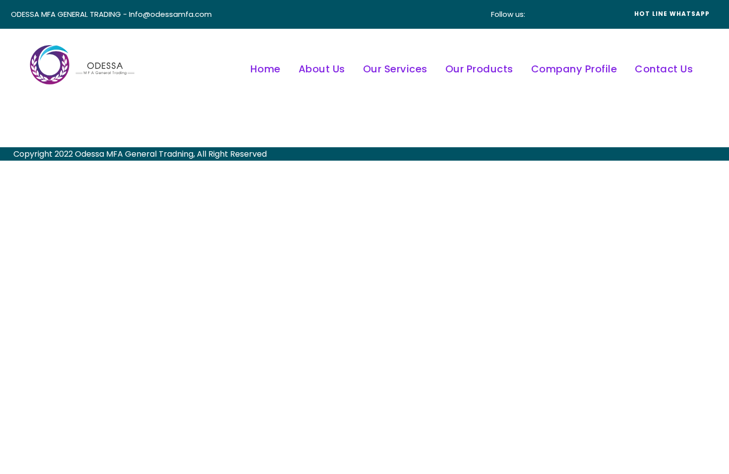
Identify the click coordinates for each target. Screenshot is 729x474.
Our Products (479, 69)
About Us (322, 69)
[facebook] (542, 14)
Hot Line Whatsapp (672, 13)
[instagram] (602, 14)
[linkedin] (557, 14)
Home (265, 69)
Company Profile (574, 69)
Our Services (395, 69)
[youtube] (587, 14)
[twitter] (572, 14)
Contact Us (664, 69)
